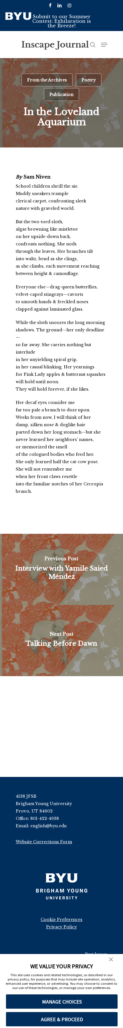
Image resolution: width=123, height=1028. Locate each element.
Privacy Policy (61, 926)
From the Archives (47, 80)
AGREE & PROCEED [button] (62, 1019)
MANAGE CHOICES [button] (62, 1001)
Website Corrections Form (44, 841)
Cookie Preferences (61, 919)
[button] (111, 960)
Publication (61, 94)
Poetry (89, 80)
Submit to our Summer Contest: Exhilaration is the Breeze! (61, 21)
